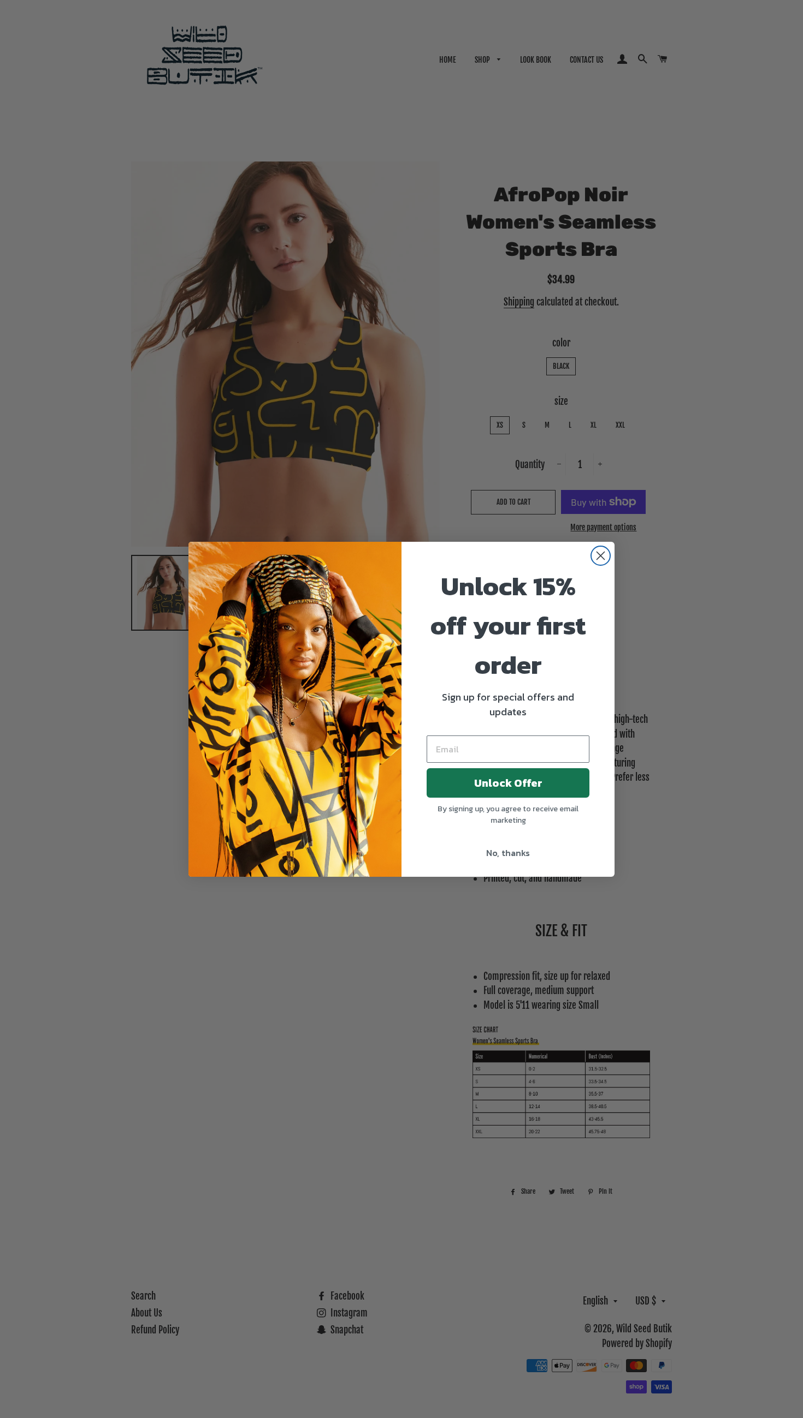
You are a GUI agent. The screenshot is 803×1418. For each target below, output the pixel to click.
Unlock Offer (508, 783)
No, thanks (508, 852)
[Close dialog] (600, 555)
